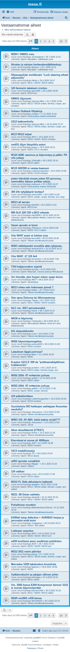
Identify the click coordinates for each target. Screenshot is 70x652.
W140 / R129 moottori (37, 173)
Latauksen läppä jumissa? (27, 351)
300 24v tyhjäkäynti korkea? (27, 191)
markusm (36, 184)
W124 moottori (34, 401)
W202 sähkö (33, 380)
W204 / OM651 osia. (23, 54)
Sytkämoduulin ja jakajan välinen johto (34, 574)
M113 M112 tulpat (21, 134)
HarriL (34, 310)
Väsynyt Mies (38, 101)
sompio (35, 114)
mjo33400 (36, 215)
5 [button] (53, 41)
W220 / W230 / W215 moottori (41, 139)
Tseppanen (37, 523)
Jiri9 (33, 443)
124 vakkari (17, 471)
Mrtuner (35, 67)
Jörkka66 (36, 160)
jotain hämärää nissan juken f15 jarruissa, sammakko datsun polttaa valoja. (36, 180)
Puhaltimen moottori (23, 504)
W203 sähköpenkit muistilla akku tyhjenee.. (37, 245)
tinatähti (35, 484)
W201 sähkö (33, 579)
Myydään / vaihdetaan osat (40, 59)
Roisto (35, 433)
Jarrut (30, 425)
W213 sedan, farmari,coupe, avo (42, 370)
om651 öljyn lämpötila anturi (28, 144)
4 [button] (49, 41)
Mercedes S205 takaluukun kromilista (33, 564)
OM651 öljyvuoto (21, 98)
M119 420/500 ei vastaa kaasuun (30, 168)
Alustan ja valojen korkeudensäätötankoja (36, 64)
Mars (34, 354)
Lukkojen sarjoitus (22, 530)
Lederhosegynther (40, 171)
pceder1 (35, 368)
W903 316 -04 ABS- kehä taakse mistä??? (35, 419)
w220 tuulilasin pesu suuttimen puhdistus (36, 541)
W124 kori (32, 93)
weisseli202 (37, 344)
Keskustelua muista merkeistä (41, 116)
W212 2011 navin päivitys (26, 551)
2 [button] (40, 41)
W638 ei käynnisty (22, 318)
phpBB (36, 638)
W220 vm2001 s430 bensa (26, 598)
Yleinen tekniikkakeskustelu (40, 240)
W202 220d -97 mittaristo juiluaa (30, 375)
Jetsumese (37, 412)
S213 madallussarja (23, 450)
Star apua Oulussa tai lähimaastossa (33, 297)
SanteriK (35, 497)
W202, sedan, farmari (37, 391)
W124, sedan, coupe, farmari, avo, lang (45, 197)
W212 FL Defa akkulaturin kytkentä (31, 481)
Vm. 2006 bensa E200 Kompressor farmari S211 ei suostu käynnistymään (39, 586)
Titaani (35, 300)
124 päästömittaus (22, 396)
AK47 (34, 137)
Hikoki (34, 80)
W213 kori (32, 207)
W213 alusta (33, 456)
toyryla (35, 269)
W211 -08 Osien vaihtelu (25, 494)
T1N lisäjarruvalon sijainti (26, 266)
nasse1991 (37, 194)
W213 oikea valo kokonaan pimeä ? (32, 287)
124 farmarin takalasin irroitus (29, 88)
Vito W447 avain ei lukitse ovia (29, 235)
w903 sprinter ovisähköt (25, 461)
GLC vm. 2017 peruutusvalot (28, 308)
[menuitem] (10, 12)
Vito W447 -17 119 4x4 (24, 256)
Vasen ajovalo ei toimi (24, 225)
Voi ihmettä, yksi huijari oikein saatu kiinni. (37, 277)
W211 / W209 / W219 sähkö (40, 83)
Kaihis (34, 290)
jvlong (34, 554)
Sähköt (30, 466)
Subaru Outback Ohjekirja (26, 111)
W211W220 (37, 601)
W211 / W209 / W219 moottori (41, 302)
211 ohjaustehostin (22, 331)
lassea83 (36, 238)
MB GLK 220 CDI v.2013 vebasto (30, 212)
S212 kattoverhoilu (22, 121)
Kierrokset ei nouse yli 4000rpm (30, 440)
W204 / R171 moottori (37, 149)
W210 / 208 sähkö (36, 525)
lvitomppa (36, 577)
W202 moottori (34, 346)
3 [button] (45, 41)
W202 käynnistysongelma (26, 341)
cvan (34, 334)
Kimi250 (35, 205)
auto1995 (36, 91)
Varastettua (32, 282)
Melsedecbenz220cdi (42, 507)
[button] (30, 41)
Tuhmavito (36, 321)
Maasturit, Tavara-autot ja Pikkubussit (45, 271)
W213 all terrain (20, 202)
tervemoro (36, 259)
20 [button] (61, 41)
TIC (33, 453)
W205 (30, 357)
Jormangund (37, 57)
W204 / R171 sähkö (36, 230)
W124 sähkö (33, 163)
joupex (35, 147)
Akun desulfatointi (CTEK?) (27, 430)
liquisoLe (36, 567)
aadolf (34, 378)
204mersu (36, 228)
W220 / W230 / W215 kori (39, 536)
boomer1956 (37, 590)
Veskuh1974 (37, 248)
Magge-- (35, 464)
